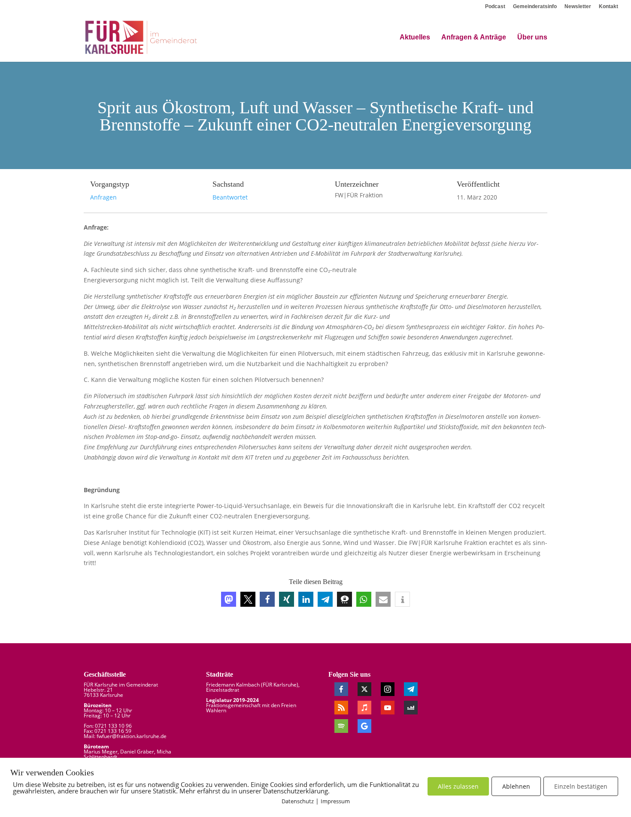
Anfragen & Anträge (473, 37)
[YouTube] (387, 707)
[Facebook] (341, 689)
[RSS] (341, 707)
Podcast (495, 6)
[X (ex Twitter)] (364, 689)
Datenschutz (298, 801)
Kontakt (608, 6)
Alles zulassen (458, 786)
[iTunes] (364, 707)
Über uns (532, 37)
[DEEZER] (411, 707)
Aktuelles (415, 37)
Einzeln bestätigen (580, 786)
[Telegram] (411, 689)
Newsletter (577, 6)
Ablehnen (516, 786)
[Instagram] (387, 689)
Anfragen (103, 197)
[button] (228, 599)
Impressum (335, 801)
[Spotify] (341, 726)
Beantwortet (230, 197)
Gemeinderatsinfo (535, 6)
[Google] (364, 726)
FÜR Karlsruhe (280, 684)
